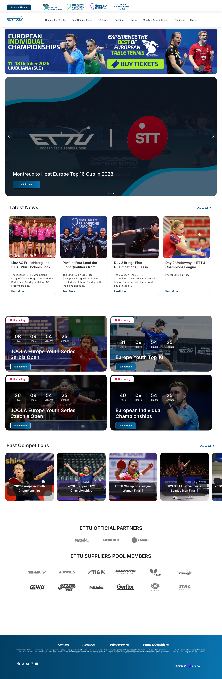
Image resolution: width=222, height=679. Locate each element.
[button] (9, 136)
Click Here (26, 184)
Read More (17, 291)
